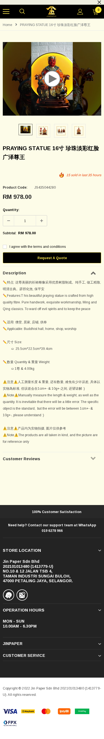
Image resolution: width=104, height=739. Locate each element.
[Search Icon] (22, 11)
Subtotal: (9, 233)
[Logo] (51, 12)
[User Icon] (80, 12)
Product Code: (15, 187)
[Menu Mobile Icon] (6, 11)
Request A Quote (52, 258)
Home (7, 25)
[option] (25, 129)
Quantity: (11, 210)
